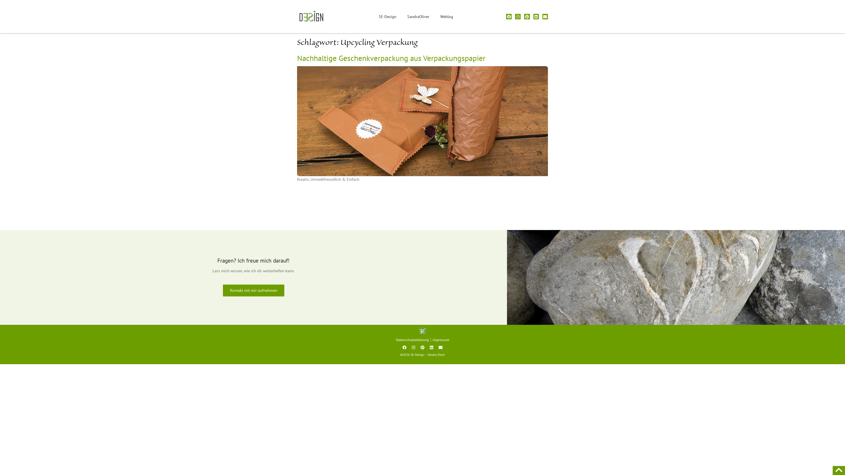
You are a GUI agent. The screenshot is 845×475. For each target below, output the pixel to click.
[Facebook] (509, 16)
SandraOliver (418, 16)
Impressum (441, 340)
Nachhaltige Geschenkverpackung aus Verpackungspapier (391, 58)
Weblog (446, 16)
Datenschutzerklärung (412, 340)
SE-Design (387, 16)
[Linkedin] (536, 16)
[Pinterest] (527, 16)
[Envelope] (545, 16)
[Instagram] (518, 16)
